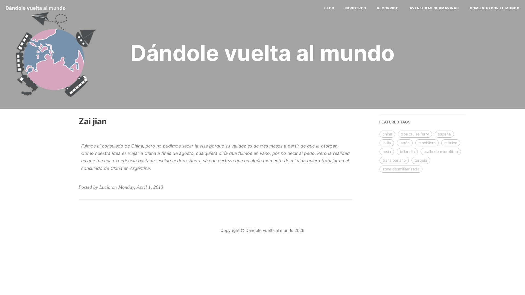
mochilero (427, 142)
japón (405, 142)
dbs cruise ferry (415, 134)
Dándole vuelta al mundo (35, 8)
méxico (450, 142)
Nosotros (355, 8)
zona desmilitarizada (401, 169)
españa (444, 134)
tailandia (407, 151)
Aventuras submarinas (434, 8)
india (387, 142)
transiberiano (394, 160)
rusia (387, 151)
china (387, 134)
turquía (421, 160)
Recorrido (388, 8)
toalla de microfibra (441, 151)
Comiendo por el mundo (495, 8)
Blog (329, 8)
